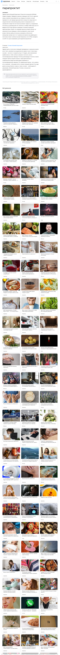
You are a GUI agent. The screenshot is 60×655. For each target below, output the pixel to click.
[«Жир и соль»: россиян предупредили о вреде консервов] (11, 194)
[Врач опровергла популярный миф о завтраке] (49, 643)
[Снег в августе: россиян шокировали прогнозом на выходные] (49, 400)
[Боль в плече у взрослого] (11, 568)
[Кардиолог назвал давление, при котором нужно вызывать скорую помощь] (49, 156)
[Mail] (2, 1)
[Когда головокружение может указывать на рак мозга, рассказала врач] (30, 512)
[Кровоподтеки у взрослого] (30, 474)
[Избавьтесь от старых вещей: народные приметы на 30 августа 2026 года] (30, 194)
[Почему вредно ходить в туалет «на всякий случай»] (11, 325)
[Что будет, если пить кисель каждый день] (11, 269)
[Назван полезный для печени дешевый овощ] (49, 100)
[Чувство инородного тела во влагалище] (49, 250)
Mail (2, 654)
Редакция (23, 654)
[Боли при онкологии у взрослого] (11, 437)
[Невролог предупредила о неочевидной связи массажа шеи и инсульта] (49, 437)
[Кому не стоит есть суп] (49, 493)
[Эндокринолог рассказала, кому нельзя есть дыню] (49, 287)
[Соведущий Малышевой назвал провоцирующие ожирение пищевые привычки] (30, 400)
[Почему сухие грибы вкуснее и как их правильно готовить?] (49, 531)
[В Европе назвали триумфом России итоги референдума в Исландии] (11, 381)
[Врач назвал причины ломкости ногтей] (11, 624)
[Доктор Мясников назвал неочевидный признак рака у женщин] (30, 381)
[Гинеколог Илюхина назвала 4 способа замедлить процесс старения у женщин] (30, 643)
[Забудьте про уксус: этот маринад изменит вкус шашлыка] (30, 119)
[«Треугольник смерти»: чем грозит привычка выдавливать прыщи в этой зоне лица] (11, 606)
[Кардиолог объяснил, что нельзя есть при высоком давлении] (30, 156)
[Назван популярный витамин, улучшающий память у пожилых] (11, 231)
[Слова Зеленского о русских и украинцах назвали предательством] (49, 231)
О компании (6, 654)
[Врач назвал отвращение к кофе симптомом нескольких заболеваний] (30, 306)
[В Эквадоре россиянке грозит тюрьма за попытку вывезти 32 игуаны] (49, 474)
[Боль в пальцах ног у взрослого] (11, 400)
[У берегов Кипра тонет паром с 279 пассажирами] (30, 137)
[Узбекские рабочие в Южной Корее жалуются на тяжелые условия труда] (30, 418)
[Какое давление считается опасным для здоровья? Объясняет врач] (11, 137)
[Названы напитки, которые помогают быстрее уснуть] (11, 587)
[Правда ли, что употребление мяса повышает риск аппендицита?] (49, 568)
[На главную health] (6, 1)
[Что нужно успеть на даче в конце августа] (49, 587)
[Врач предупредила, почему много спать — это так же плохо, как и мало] (11, 306)
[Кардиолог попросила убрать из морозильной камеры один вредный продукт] (49, 175)
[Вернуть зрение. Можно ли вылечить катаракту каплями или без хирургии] (30, 587)
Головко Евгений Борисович (15, 45)
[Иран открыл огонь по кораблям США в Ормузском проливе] (49, 549)
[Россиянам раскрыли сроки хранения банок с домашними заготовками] (11, 512)
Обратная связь (41, 654)
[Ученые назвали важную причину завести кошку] (30, 549)
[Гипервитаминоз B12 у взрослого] (30, 493)
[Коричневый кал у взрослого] (30, 250)
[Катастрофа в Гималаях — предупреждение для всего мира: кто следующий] (11, 100)
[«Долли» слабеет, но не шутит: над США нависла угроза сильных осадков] (49, 512)
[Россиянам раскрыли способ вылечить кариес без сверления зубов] (11, 531)
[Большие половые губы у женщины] (30, 175)
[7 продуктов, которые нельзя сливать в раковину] (11, 250)
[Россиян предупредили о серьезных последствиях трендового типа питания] (30, 624)
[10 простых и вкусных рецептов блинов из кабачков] (11, 343)
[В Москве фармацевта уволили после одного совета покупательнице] (30, 325)
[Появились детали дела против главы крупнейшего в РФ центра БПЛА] (49, 269)
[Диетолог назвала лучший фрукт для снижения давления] (49, 306)
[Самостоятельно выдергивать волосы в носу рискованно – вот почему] (11, 493)
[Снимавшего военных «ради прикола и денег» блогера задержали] (11, 418)
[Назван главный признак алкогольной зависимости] (30, 269)
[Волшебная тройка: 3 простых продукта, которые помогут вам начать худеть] (11, 287)
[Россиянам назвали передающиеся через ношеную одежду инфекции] (30, 568)
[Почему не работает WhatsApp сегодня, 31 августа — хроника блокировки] (30, 606)
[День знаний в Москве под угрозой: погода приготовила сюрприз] (49, 119)
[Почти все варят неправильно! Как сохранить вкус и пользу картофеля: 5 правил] (49, 194)
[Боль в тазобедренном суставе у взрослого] (30, 362)
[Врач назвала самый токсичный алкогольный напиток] (11, 212)
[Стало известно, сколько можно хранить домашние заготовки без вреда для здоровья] (11, 456)
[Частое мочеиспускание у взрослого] (49, 606)
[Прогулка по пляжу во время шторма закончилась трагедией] (49, 137)
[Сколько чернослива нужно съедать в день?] (30, 287)
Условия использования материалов (31, 654)
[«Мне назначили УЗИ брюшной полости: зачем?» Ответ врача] (11, 549)
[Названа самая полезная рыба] (30, 100)
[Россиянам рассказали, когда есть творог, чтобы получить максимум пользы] (11, 156)
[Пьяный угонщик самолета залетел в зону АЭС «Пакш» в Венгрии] (11, 119)
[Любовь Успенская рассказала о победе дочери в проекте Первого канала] (49, 456)
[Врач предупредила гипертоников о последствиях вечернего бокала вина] (11, 643)
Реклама (9, 654)
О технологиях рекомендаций (50, 654)
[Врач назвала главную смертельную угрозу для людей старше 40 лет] (30, 231)
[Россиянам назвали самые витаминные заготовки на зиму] (30, 343)
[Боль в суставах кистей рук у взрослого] (11, 362)
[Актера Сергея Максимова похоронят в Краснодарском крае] (49, 343)
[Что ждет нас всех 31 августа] (49, 212)
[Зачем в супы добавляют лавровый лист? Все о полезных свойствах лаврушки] (49, 418)
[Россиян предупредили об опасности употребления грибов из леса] (49, 381)
